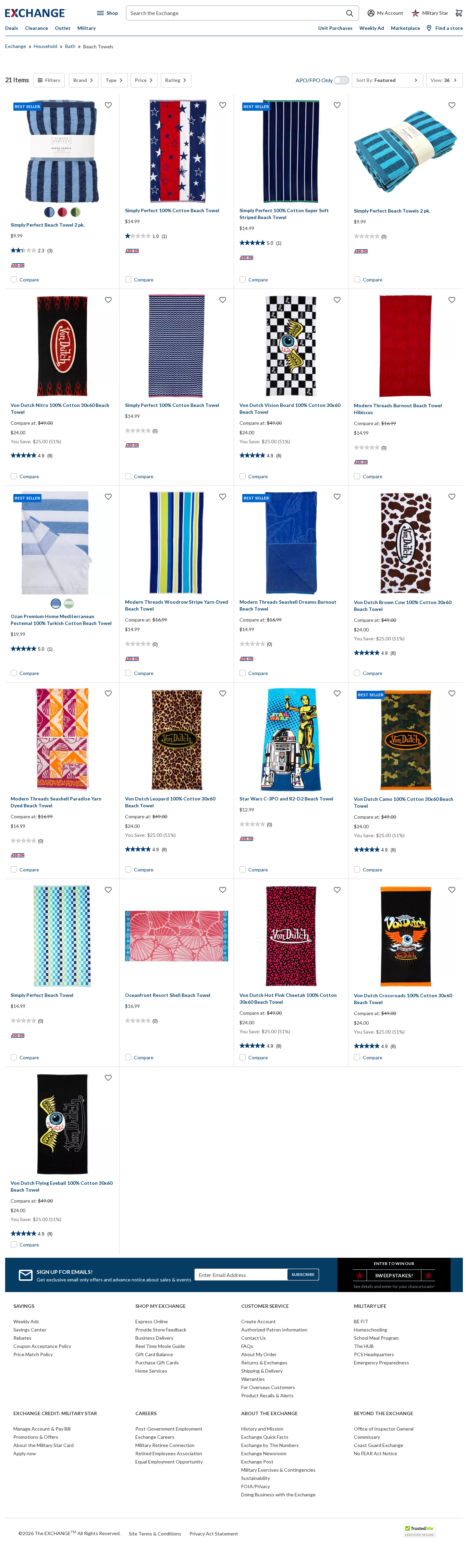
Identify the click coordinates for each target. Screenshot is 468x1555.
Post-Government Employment (168, 1429)
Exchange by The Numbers (270, 1445)
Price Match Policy (33, 1354)
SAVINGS (23, 1306)
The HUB (364, 1346)
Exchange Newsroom (263, 1453)
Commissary (367, 1437)
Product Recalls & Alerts (267, 1395)
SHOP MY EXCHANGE (160, 1306)
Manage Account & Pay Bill (42, 1429)
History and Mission (262, 1429)
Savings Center (29, 1330)
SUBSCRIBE (303, 1274)
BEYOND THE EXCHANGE (383, 1413)
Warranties (253, 1379)
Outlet (63, 28)
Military (86, 28)
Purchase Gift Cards (157, 1362)
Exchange (15, 46)
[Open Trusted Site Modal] (419, 1531)
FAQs (247, 1346)
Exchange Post (257, 1461)
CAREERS (146, 1413)
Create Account (258, 1321)
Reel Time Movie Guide (160, 1346)
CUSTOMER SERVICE (265, 1306)
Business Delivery (154, 1338)
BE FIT (361, 1321)
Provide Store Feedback (160, 1330)
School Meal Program (376, 1338)
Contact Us (253, 1338)
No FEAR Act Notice (375, 1453)
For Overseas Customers (268, 1387)
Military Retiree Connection (165, 1445)
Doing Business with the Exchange (278, 1494)
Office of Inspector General (384, 1429)
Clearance (36, 28)
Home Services (151, 1371)
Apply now (24, 1453)
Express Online (151, 1321)
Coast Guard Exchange (378, 1445)
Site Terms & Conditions (155, 1533)
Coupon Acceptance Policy (42, 1346)
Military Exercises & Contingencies (278, 1470)
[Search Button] (349, 13)
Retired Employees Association (168, 1453)
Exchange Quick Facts (264, 1437)
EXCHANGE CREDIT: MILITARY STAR (55, 1413)
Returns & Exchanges (264, 1362)
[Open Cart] (459, 13)
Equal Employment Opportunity (169, 1461)
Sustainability (255, 1478)
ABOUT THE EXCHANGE (269, 1413)
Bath (70, 46)
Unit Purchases (335, 28)
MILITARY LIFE (370, 1306)
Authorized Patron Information (274, 1330)
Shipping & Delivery (262, 1371)
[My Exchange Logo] (49, 13)
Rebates (22, 1338)
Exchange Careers (154, 1437)
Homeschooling (370, 1330)
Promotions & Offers (35, 1437)
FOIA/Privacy (255, 1486)
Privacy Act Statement (213, 1533)
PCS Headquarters (374, 1354)
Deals (11, 28)
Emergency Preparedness (381, 1362)
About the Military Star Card (43, 1445)
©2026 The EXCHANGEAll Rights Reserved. (70, 1533)
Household (45, 46)
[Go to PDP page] (176, 151)
